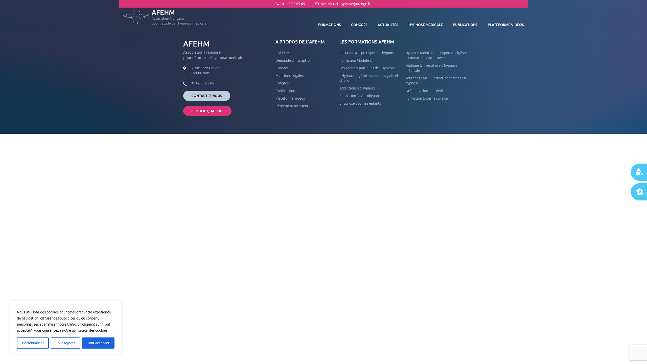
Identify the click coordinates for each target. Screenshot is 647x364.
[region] (65, 327)
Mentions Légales (289, 76)
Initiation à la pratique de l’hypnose (367, 53)
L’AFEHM (282, 53)
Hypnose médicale (425, 24)
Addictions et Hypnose (357, 88)
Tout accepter (98, 343)
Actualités (388, 24)
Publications (465, 24)
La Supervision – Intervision (427, 91)
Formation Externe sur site (426, 98)
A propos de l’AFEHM (300, 42)
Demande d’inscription (293, 60)
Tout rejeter (65, 343)
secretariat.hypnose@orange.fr (346, 4)
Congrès (359, 24)
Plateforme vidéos (506, 24)
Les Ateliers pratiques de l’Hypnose (367, 68)
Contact (281, 68)
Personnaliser (33, 343)
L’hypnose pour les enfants (360, 103)
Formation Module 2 (355, 60)
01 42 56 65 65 (293, 4)
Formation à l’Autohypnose (360, 96)
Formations (329, 24)
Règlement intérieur (291, 106)
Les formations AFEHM (366, 42)
